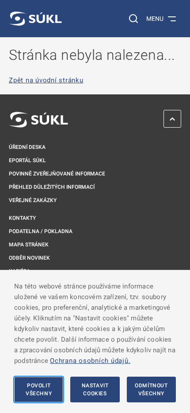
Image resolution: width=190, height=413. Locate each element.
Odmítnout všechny (151, 389)
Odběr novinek (29, 258)
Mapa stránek (29, 245)
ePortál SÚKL (27, 160)
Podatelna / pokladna (40, 231)
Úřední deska (27, 147)
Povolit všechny (39, 389)
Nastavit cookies (95, 389)
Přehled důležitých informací (52, 187)
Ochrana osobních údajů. (90, 361)
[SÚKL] (35, 18)
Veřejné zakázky (33, 200)
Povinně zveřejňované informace (57, 174)
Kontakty (22, 218)
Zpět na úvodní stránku (46, 80)
